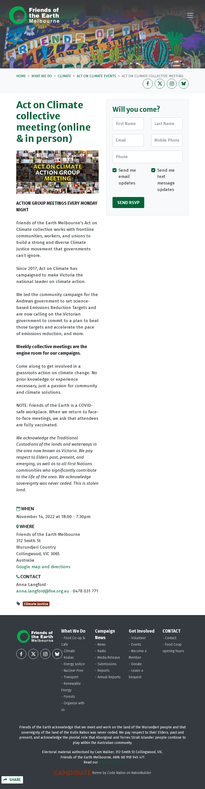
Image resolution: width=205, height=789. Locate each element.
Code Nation (116, 773)
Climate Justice (36, 604)
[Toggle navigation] (190, 15)
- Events (135, 644)
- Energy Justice (73, 664)
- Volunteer (137, 638)
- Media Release (107, 657)
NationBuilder (141, 773)
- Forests (68, 697)
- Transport (69, 677)
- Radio (100, 651)
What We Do (42, 76)
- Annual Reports (107, 677)
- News (100, 644)
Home (21, 76)
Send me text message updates (166, 180)
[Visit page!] (148, 84)
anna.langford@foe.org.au (42, 591)
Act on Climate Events (96, 76)
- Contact (169, 638)
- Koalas (67, 657)
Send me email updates (127, 177)
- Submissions (105, 664)
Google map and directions (43, 566)
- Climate (68, 651)
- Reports (102, 670)
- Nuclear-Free (72, 670)
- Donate (135, 664)
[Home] (34, 15)
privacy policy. (110, 762)
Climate (64, 76)
